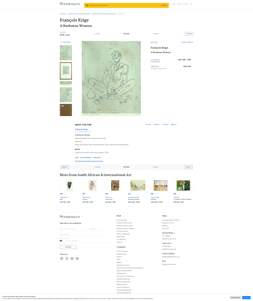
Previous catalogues (123, 234)
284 (106, 194)
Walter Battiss (86, 197)
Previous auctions (122, 231)
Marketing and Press (123, 265)
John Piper (176, 197)
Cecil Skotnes (63, 197)
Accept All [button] (246, 297)
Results (188, 167)
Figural (77, 157)
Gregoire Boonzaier (133, 197)
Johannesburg (167, 233)
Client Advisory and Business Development (130, 268)
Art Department (121, 273)
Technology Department (124, 290)
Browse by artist (122, 220)
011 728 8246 (166, 236)
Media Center (121, 236)
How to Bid (165, 228)
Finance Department (123, 287)
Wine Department (122, 284)
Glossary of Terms (168, 223)
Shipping (165, 225)
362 (152, 194)
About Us (119, 242)
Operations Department (124, 293)
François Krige (81, 129)
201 (84, 194)
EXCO (118, 259)
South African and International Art (104, 14)
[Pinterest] (77, 258)
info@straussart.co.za (169, 239)
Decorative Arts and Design (125, 276)
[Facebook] (72, 258)
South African (97, 157)
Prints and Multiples (86, 157)
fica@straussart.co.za (169, 264)
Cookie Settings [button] (235, 297)
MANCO (119, 262)
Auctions (63, 14)
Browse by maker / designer (125, 228)
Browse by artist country (124, 223)
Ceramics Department (123, 282)
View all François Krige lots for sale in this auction (89, 161)
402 (174, 194)
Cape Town (166, 243)
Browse (189, 33)
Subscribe (68, 247)
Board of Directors (122, 251)
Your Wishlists (121, 239)
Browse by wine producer (124, 225)
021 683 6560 (166, 246)
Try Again (164, 5)
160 (61, 194)
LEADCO (119, 257)
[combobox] (63, 228)
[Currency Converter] (174, 4)
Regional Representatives (124, 270)
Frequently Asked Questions (170, 220)
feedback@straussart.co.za (170, 257)
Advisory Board (121, 254)
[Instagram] (62, 258)
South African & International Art (79, 14)
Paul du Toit (108, 197)
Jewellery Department (123, 279)
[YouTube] (67, 258)
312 (129, 194)
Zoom (67, 42)
